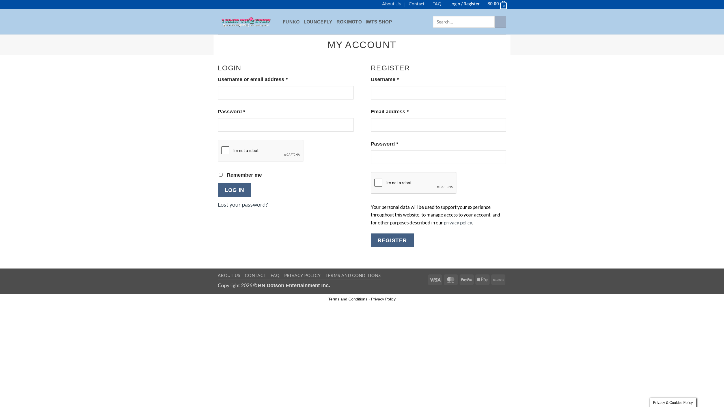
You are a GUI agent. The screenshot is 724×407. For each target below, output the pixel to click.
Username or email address (263, 79)
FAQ (436, 3)
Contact (417, 3)
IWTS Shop (379, 22)
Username (396, 79)
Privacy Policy (302, 275)
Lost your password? (243, 204)
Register (392, 240)
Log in (234, 190)
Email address (400, 111)
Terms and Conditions (353, 275)
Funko (291, 22)
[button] (497, 4)
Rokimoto (349, 22)
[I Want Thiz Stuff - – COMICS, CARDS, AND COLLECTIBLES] (246, 21)
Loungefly (318, 22)
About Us (391, 3)
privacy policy (458, 223)
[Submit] (500, 22)
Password (242, 111)
